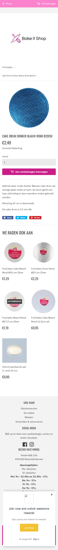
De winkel (29, 412)
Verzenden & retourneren (29, 421)
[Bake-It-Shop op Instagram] (31, 445)
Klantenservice (29, 408)
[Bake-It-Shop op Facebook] (24, 445)
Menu (9, 3)
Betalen (29, 417)
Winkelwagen (48, 3)
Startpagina (7, 67)
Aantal (5, 156)
